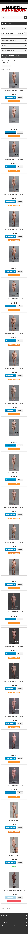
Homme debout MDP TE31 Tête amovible (14, 438)
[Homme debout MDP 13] (14, 845)
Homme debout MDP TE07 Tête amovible (14, 159)
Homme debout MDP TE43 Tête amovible (14, 716)
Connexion (24, 2)
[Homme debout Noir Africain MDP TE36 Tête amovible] (14, 880)
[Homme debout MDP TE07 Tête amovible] (14, 149)
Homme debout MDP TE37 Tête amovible (14, 577)
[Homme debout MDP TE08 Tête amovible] (14, 184)
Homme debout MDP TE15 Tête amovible (14, 298)
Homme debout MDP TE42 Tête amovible (14, 681)
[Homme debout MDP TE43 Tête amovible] (14, 706)
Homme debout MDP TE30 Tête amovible (14, 403)
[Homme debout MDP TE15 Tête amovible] (14, 288)
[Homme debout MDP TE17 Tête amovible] (14, 323)
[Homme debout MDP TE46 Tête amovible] (14, 775)
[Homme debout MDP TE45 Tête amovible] (14, 740)
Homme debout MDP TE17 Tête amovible (14, 333)
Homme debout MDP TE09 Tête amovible (14, 229)
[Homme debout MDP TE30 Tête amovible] (14, 393)
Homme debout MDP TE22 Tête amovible (14, 368)
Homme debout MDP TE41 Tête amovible (14, 646)
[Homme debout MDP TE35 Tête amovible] (14, 532)
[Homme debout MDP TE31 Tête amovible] (14, 427)
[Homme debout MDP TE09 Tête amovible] (14, 219)
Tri (1, 65)
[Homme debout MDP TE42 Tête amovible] (14, 671)
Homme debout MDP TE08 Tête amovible (14, 194)
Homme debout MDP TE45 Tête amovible (14, 751)
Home (4, 45)
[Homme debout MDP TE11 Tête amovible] (14, 254)
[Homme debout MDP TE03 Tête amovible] (14, 80)
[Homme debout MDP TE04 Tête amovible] (14, 114)
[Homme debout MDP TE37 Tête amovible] (14, 567)
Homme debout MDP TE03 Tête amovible (14, 90)
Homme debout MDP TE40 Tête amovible (14, 612)
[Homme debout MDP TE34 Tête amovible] (14, 497)
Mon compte (4, 922)
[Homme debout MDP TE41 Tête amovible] (14, 636)
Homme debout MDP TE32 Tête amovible (14, 472)
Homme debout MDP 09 (14, 820)
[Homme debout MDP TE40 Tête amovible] (14, 601)
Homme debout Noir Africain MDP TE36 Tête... (14, 890)
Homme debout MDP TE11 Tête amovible (14, 264)
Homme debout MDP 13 (14, 855)
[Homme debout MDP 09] (14, 810)
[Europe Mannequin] (14, 9)
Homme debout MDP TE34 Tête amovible (14, 507)
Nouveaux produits (8, 50)
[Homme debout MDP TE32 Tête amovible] (14, 462)
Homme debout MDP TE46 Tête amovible (14, 785)
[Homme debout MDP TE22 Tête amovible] (14, 358)
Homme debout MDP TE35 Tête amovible (14, 542)
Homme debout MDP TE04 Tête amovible (14, 125)
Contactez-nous (19, 2)
